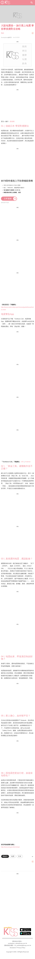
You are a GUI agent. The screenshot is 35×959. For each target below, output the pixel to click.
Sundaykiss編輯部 (6, 37)
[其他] (32, 34)
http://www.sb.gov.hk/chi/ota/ (10, 847)
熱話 (2, 33)
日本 (19, 856)
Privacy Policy (21, 947)
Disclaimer (13, 947)
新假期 (12, 121)
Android (27, 461)
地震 (12, 856)
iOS (22, 461)
